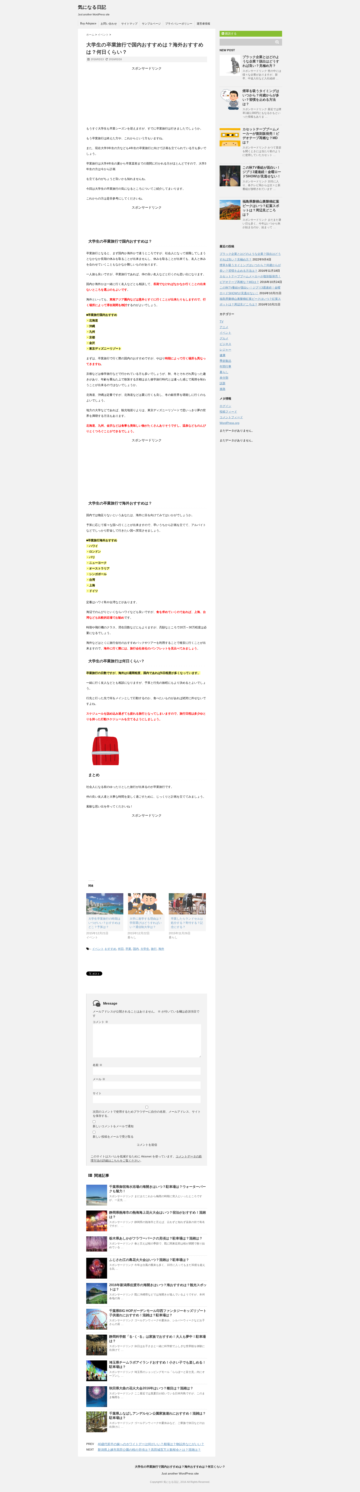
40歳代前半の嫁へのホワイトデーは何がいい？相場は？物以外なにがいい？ (151, 1444)
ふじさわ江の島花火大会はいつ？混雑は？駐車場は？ (149, 1260)
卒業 (128, 948)
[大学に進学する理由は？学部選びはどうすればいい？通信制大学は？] (146, 903)
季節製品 (225, 360)
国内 (136, 948)
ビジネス (225, 344)
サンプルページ (151, 23)
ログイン (225, 406)
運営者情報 (203, 23)
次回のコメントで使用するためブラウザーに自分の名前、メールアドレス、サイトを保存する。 (147, 1113)
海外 (161, 948)
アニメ (224, 327)
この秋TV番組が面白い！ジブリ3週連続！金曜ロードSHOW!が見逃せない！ (261, 172)
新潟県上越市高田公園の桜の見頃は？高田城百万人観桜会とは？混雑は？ (149, 1449)
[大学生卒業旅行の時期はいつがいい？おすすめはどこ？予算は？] (104, 903)
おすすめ (110, 948)
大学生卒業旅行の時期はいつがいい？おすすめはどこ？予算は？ (104, 923)
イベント (98, 948)
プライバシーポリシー (178, 23)
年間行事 (225, 366)
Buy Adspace (88, 23)
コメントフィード (231, 417)
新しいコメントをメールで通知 (113, 1126)
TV (221, 321)
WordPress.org (229, 423)
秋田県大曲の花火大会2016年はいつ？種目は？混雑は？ (151, 1388)
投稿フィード (228, 411)
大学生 (144, 948)
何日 (121, 948)
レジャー (225, 349)
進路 (222, 389)
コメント (100, 1022)
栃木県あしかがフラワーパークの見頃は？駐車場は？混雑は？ (155, 1238)
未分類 (224, 377)
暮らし (224, 372)
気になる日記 (92, 7)
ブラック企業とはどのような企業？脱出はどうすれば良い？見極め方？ (260, 61)
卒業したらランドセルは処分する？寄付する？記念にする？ (187, 923)
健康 (222, 355)
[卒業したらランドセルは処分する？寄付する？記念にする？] (187, 903)
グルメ (224, 338)
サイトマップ (129, 23)
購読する (230, 33)
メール (99, 1079)
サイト (97, 1093)
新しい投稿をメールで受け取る (113, 1136)
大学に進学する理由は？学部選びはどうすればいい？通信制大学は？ (146, 923)
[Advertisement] (146, 97)
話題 (222, 383)
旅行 (154, 948)
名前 (97, 1065)
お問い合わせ (109, 23)
